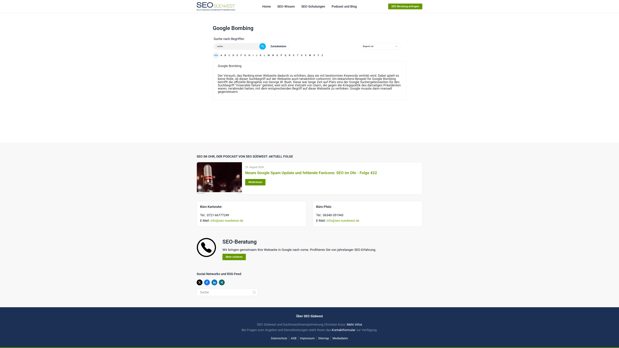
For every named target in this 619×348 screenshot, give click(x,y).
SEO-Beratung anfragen (405, 6)
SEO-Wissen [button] (286, 6)
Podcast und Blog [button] (344, 6)
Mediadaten (340, 338)
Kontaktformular (343, 330)
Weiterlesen (255, 182)
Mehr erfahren (234, 256)
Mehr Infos (354, 324)
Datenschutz (279, 338)
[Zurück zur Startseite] (216, 6)
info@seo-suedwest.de (227, 220)
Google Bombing (229, 66)
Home (266, 6)
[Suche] (262, 46)
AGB (293, 338)
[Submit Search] (254, 292)
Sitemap (323, 338)
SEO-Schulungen (313, 6)
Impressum (307, 338)
